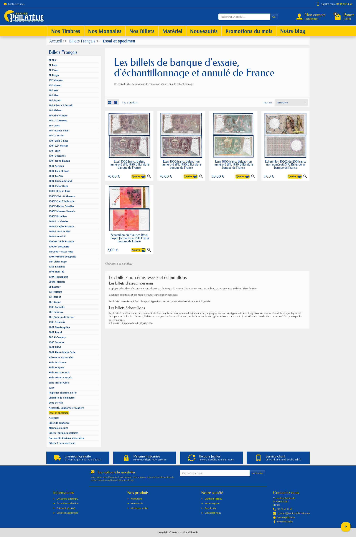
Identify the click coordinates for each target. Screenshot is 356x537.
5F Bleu (53, 65)
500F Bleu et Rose (59, 171)
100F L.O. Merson (58, 145)
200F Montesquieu (59, 327)
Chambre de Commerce (62, 397)
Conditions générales (67, 512)
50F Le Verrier (56, 135)
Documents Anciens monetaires (66, 438)
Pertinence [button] (282, 102)
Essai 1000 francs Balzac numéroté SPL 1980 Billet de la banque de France (129, 164)
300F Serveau (56, 166)
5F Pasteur (54, 286)
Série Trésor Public (59, 382)
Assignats (54, 417)
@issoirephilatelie (285, 517)
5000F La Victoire (58, 221)
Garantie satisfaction (67, 503)
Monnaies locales (58, 427)
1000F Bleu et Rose (59, 191)
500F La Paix (56, 176)
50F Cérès (54, 125)
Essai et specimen (59, 412)
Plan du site (210, 508)
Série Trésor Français (60, 377)
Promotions (136, 498)
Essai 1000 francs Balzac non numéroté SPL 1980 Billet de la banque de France (181, 164)
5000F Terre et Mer (59, 231)
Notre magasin (212, 503)
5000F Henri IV (57, 236)
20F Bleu (54, 95)
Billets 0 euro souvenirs (62, 443)
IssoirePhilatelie (284, 521)
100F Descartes (57, 155)
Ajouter (136, 176)
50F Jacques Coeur (59, 130)
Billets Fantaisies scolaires (63, 432)
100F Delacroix (57, 322)
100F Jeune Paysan (59, 160)
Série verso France (59, 372)
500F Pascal (55, 332)
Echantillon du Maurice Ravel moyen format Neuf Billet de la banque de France (129, 238)
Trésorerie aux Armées (61, 357)
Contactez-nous (16, 4)
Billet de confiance (59, 422)
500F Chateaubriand (60, 181)
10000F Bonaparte (59, 246)
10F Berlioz (55, 296)
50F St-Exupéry (57, 337)
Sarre (52, 387)
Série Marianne (57, 362)
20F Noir (53, 90)
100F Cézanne (56, 342)
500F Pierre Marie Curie (62, 352)
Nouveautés (137, 503)
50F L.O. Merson (58, 120)
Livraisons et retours (67, 498)
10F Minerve (56, 80)
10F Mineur (55, 85)
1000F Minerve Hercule (62, 211)
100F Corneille (57, 307)
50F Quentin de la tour (61, 317)
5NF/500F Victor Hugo (61, 251)
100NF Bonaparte (58, 276)
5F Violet (54, 70)
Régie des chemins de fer (63, 392)
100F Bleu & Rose (58, 140)
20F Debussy (56, 312)
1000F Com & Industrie (62, 201)
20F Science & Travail (60, 105)
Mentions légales (213, 498)
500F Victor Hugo (58, 186)
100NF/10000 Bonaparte (62, 256)
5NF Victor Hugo (58, 261)
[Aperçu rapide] (149, 176)
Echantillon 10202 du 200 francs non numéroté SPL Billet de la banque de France (285, 164)
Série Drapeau (57, 367)
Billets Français (63, 52)
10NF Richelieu (57, 266)
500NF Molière (57, 281)
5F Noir (53, 60)
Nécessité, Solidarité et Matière (66, 407)
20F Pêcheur (55, 110)
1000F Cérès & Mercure (62, 196)
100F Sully (54, 150)
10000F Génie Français (61, 241)
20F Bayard (55, 100)
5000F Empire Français (61, 226)
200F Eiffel (55, 347)
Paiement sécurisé (66, 508)
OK (274, 16)
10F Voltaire (55, 291)
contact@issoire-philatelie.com (294, 513)
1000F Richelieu (58, 216)
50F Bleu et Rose (58, 115)
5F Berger (54, 75)
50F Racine (55, 302)
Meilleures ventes (139, 508)
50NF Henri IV (56, 271)
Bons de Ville (56, 402)
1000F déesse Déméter (61, 206)
